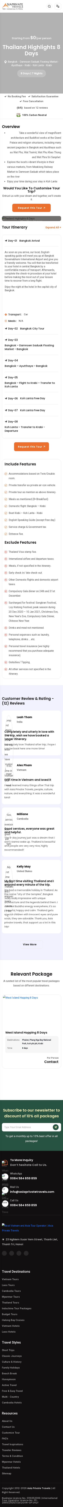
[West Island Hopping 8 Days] (31, 1011)
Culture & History (11, 1361)
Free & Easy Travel (12, 1391)
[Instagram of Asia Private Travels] (26, 1253)
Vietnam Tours (10, 1279)
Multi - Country (10, 1396)
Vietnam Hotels (11, 1325)
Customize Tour (11, 1432)
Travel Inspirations (12, 1444)
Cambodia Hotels (12, 1402)
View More (30, 944)
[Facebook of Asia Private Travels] (4, 1253)
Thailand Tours (10, 1302)
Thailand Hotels (11, 1467)
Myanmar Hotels (11, 1461)
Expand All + (53, 227)
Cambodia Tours (11, 1291)
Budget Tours (9, 1314)
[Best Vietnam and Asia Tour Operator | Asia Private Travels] (12, 6)
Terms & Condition (12, 1456)
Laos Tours (8, 1285)
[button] (31, 242)
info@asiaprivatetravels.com (32, 1192)
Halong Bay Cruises (13, 1320)
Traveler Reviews (11, 1450)
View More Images (31, 220)
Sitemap (6, 1473)
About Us (7, 1421)
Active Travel (9, 1385)
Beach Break (9, 1373)
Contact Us (8, 1426)
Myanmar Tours (11, 1296)
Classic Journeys (12, 1356)
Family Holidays (11, 1367)
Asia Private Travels (38, 1488)
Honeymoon (9, 1379)
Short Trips (8, 1350)
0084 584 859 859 (23, 1178)
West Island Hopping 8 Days (26, 1032)
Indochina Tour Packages (16, 1308)
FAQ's (5, 1438)
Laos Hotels (9, 1331)
